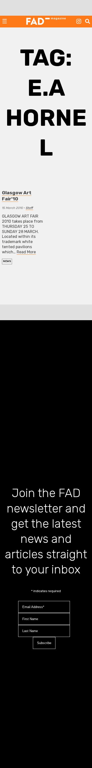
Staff (29, 208)
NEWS (7, 261)
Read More (26, 252)
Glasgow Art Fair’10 (16, 196)
